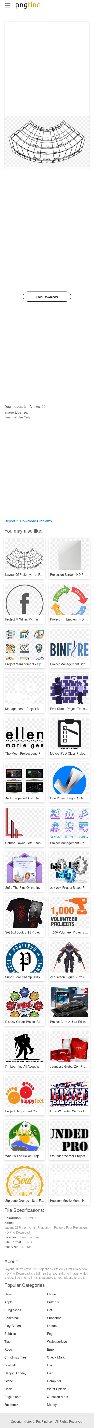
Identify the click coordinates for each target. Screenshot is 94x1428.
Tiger (8, 1341)
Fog (49, 1333)
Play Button (12, 1325)
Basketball (11, 1317)
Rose (8, 1349)
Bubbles (10, 1333)
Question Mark (57, 1396)
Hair (50, 1365)
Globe (8, 1380)
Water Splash (56, 1388)
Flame (51, 1294)
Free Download (47, 296)
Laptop (52, 1325)
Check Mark (56, 1357)
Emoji (51, 1349)
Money (52, 1404)
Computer (54, 1380)
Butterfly (53, 1302)
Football (10, 1365)
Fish (50, 1373)
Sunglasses (12, 1309)
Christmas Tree (15, 1357)
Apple (8, 1302)
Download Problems (36, 520)
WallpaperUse (57, 1341)
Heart (8, 1294)
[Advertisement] (47, 69)
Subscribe (54, 1317)
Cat (49, 1309)
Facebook (11, 1404)
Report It (10, 520)
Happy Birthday (15, 1373)
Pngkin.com (12, 1396)
